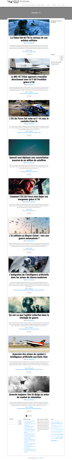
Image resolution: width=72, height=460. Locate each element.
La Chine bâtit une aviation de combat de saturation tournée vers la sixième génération (30, 451)
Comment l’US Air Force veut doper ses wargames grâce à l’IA (29, 198)
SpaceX (25, 171)
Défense (30, 50)
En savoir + (48, 5)
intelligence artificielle (29, 369)
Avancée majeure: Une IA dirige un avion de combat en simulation (29, 396)
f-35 (59, 429)
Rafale (60, 434)
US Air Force (54, 438)
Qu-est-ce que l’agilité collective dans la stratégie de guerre (29, 316)
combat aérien (27, 408)
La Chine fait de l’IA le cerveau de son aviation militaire (29, 39)
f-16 (54, 429)
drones (54, 428)
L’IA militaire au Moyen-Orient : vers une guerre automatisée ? (29, 237)
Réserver (54, 5)
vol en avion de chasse (32, 51)
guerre (29, 329)
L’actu (58, 5)
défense (56, 428)
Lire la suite (29, 54)
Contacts (63, 5)
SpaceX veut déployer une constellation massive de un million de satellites (29, 159)
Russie (62, 434)
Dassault (57, 426)
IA (27, 51)
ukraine (62, 435)
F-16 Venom (30, 132)
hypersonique (53, 431)
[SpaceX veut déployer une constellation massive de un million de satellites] (29, 147)
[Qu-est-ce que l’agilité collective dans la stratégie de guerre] (29, 305)
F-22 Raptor (56, 429)
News (31, 170)
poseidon (28, 93)
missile (61, 432)
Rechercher (53, 54)
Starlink (28, 171)
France (60, 429)
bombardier (52, 426)
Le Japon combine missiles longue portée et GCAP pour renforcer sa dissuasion (29, 431)
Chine (26, 51)
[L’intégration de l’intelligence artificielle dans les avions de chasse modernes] (29, 264)
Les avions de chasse (40, 5)
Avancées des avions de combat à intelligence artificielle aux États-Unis (29, 355)
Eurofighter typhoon (60, 428)
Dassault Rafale (60, 426)
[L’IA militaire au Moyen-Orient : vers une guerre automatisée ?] (29, 225)
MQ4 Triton (25, 93)
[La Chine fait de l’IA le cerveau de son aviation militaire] (29, 27)
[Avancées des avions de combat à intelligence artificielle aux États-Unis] (29, 344)
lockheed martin (56, 432)
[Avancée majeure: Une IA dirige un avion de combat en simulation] (29, 384)
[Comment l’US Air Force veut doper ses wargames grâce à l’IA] (29, 186)
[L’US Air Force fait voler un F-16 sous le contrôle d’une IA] (29, 108)
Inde (55, 431)
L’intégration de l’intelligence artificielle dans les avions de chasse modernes (29, 276)
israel (53, 432)
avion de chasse (22, 132)
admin (33, 42)
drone (52, 428)
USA (27, 210)
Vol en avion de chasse (24, 1)
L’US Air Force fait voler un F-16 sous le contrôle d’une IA (29, 120)
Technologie (31, 131)
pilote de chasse (55, 434)
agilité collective (24, 329)
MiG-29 (59, 432)
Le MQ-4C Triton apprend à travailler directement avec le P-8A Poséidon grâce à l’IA (29, 79)
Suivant (31, 415)
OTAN (52, 434)
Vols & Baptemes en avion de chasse (28, 5)
